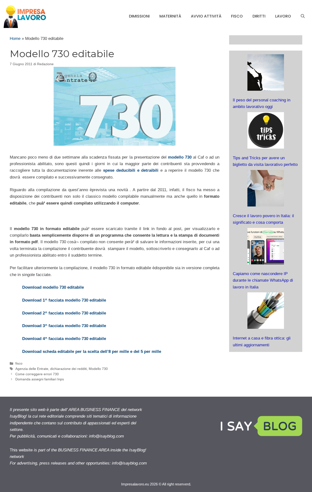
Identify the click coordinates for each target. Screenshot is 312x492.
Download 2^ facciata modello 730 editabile (64, 313)
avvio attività (206, 16)
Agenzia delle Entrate (31, 369)
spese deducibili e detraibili (130, 170)
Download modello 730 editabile (53, 287)
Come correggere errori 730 (37, 374)
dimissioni (139, 16)
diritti (259, 16)
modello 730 (180, 157)
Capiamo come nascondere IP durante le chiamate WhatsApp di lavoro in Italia (263, 280)
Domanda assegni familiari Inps (39, 379)
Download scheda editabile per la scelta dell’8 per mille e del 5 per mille (91, 351)
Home (15, 38)
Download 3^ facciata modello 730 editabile (64, 325)
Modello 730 (98, 369)
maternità (170, 16)
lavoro (283, 16)
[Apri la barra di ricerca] (303, 16)
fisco (237, 16)
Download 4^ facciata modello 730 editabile (64, 338)
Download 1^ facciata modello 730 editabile (64, 300)
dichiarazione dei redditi (68, 369)
